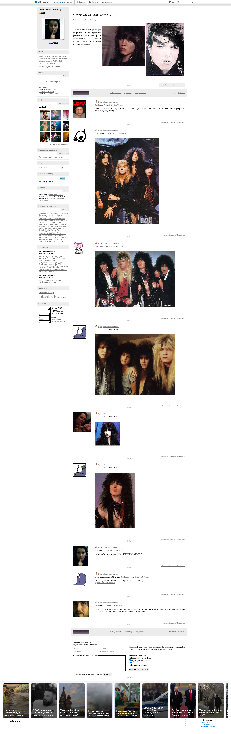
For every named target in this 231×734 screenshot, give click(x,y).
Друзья (48, 10)
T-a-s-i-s (60, 230)
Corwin (49, 219)
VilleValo (50, 272)
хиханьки (55, 66)
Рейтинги (82, 2)
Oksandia (52, 224)
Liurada (61, 222)
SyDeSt (41, 230)
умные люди (43, 200)
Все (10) (65, 191)
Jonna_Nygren (55, 266)
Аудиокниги (56, 258)
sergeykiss (47, 239)
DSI (59, 264)
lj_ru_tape (63, 298)
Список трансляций (46, 293)
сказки (57, 63)
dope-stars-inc (52, 264)
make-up (46, 56)
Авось (94, 2)
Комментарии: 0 (52, 89)
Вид (174, 3)
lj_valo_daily (43, 296)
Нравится (168, 85)
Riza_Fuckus (61, 224)
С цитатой (173, 122)
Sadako (65, 226)
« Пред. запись (115, 93)
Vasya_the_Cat (44, 234)
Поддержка (170, 2)
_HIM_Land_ (61, 234)
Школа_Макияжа (45, 258)
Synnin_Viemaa (50, 230)
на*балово (42, 63)
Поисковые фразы (58, 321)
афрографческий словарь (47, 58)
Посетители (56, 319)
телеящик (44, 66)
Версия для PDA (207, 722)
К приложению (63, 103)
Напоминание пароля (107, 651)
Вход (70, 2)
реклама (50, 63)
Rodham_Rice (44, 226)
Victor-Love (43, 272)
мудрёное (64, 58)
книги (57, 195)
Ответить (165, 122)
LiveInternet (42, 2)
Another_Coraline (45, 217)
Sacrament (63, 270)
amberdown (43, 236)
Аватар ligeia (53, 29)
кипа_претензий (45, 260)
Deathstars (43, 264)
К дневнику (128, 93)
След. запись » (140, 93)
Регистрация (60, 2)
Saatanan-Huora (56, 226)
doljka (55, 236)
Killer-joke (63, 221)
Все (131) (65, 209)
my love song (44, 87)
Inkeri (41, 221)
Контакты (207, 724)
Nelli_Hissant (44, 224)
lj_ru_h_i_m (54, 298)
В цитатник (181, 122)
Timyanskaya (54, 232)
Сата (63, 258)
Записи (41, 10)
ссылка (121, 105)
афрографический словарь (57, 56)
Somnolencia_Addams (56, 228)
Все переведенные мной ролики (51, 157)
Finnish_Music (44, 266)
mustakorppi (54, 268)
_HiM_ (54, 260)
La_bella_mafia (44, 222)
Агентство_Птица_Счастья (49, 241)
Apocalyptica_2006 (46, 262)
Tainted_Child (44, 232)
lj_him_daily (52, 296)
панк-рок (48, 197)
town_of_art (57, 257)
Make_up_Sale (44, 268)
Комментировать (81, 93)
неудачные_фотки (46, 257)
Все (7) (66, 76)
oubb (41, 239)
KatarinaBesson (53, 221)
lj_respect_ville (44, 298)
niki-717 (65, 237)
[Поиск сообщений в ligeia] (62, 178)
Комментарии (58, 10)
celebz (41, 56)
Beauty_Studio (57, 217)
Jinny (45, 221)
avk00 (50, 236)
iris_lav (58, 237)
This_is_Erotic (52, 282)
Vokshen (53, 234)
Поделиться (179, 85)
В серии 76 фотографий (59, 144)
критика (58, 58)
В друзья (54, 43)
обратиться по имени (111, 102)
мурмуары (57, 60)
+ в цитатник (97, 20)
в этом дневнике (47, 182)
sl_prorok (54, 239)
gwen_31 (48, 237)
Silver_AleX (43, 228)
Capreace (42, 219)
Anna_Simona (57, 215)
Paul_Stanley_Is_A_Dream (49, 270)
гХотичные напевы (46, 92)
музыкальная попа (44, 61)
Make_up (64, 266)
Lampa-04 (54, 222)
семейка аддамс (55, 198)
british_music (58, 262)
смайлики (94, 655)
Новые (182, 93)
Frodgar (55, 219)
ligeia (40, 13)
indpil (54, 237)
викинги (52, 195)
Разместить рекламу (207, 726)
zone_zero (62, 239)
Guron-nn (61, 219)
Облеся (62, 241)
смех (63, 198)
